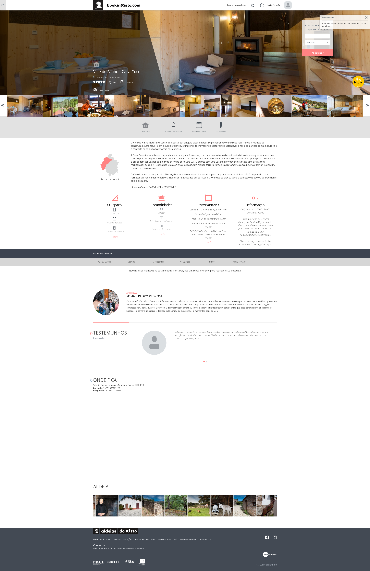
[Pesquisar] (252, 6)
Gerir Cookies (164, 539)
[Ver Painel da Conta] (288, 5)
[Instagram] (275, 538)
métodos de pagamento (185, 539)
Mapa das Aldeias (101, 539)
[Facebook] (267, 538)
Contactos (205, 539)
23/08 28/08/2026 (317, 29)
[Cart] (262, 5)
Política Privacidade (145, 539)
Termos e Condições (122, 539)
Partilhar (129, 82)
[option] (185, 52)
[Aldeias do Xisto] (118, 5)
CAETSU (273, 564)
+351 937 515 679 (102, 548)
